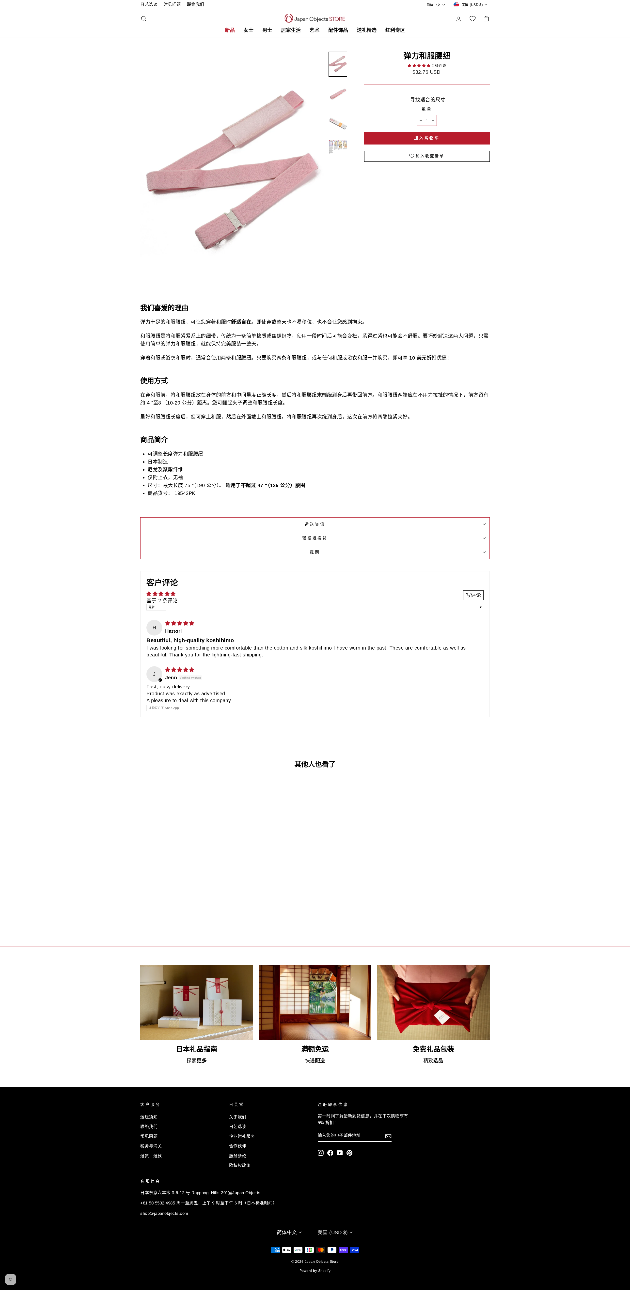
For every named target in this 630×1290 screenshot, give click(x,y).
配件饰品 (338, 30)
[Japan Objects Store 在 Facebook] (330, 1152)
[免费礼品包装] (433, 1002)
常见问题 (172, 4)
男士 (267, 30)
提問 (315, 552)
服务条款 (237, 1156)
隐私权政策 (240, 1165)
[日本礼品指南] (196, 1002)
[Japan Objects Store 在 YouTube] (340, 1152)
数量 (427, 109)
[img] (179, 623)
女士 (248, 30)
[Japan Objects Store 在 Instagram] (321, 1152)
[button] (420, 65)
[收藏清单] (472, 18)
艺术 (314, 30)
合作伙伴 (237, 1146)
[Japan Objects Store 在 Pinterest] (349, 1152)
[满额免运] (315, 1002)
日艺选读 (149, 4)
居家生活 (291, 30)
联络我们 (195, 4)
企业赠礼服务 (242, 1136)
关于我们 (237, 1117)
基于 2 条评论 (162, 600)
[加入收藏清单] (218, 886)
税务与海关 (151, 1146)
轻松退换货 (315, 538)
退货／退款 (151, 1156)
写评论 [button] (473, 595)
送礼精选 (367, 30)
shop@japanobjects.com (164, 1213)
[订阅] (388, 1136)
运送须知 (149, 1117)
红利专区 (395, 30)
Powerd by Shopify (315, 1271)
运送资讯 (315, 524)
